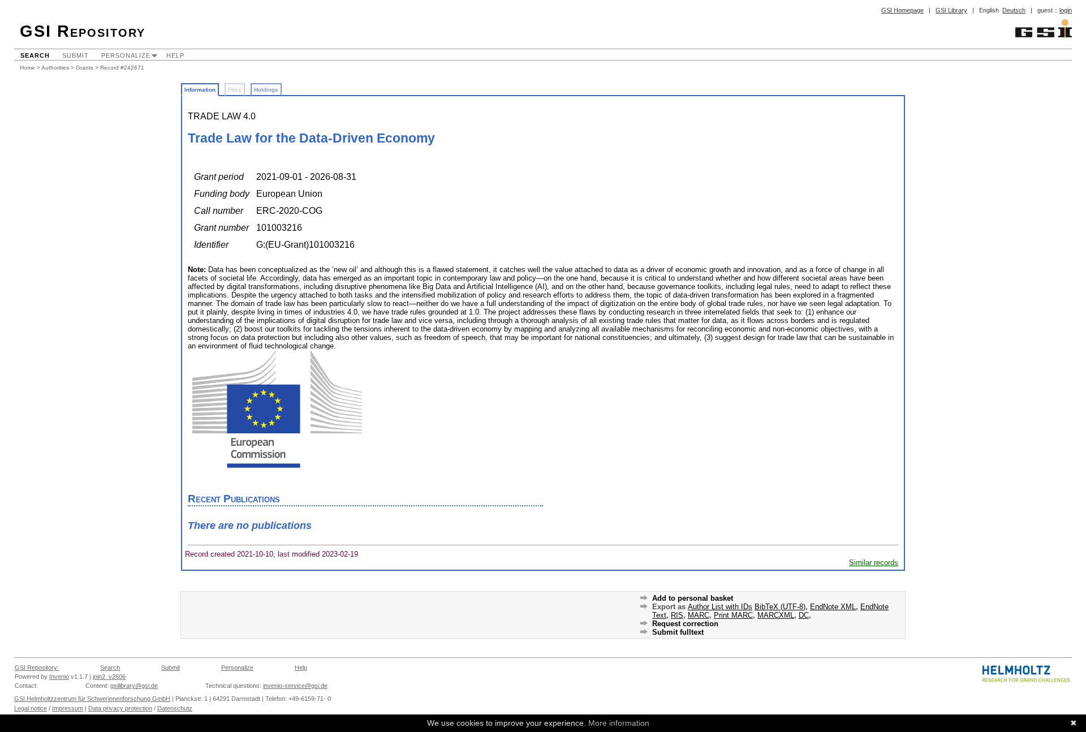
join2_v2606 (109, 676)
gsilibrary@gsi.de (134, 685)
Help (175, 55)
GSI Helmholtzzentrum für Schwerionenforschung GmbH (92, 698)
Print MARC (733, 615)
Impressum (67, 708)
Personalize (125, 55)
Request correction (685, 623)
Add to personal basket (692, 598)
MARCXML (775, 615)
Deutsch (1013, 10)
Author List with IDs (720, 606)
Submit (75, 55)
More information (618, 722)
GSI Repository (82, 31)
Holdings (266, 90)
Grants (84, 67)
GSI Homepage (902, 10)
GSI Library (951, 10)
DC (804, 615)
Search (35, 55)
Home (27, 67)
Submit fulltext (678, 632)
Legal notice (30, 708)
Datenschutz (174, 708)
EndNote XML (833, 606)
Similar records (873, 562)
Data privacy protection (120, 708)
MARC (698, 615)
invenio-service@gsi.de (295, 685)
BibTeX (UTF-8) (780, 606)
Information (200, 90)
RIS (677, 615)
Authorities (55, 67)
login (1065, 10)
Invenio (59, 676)
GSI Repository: (37, 667)
